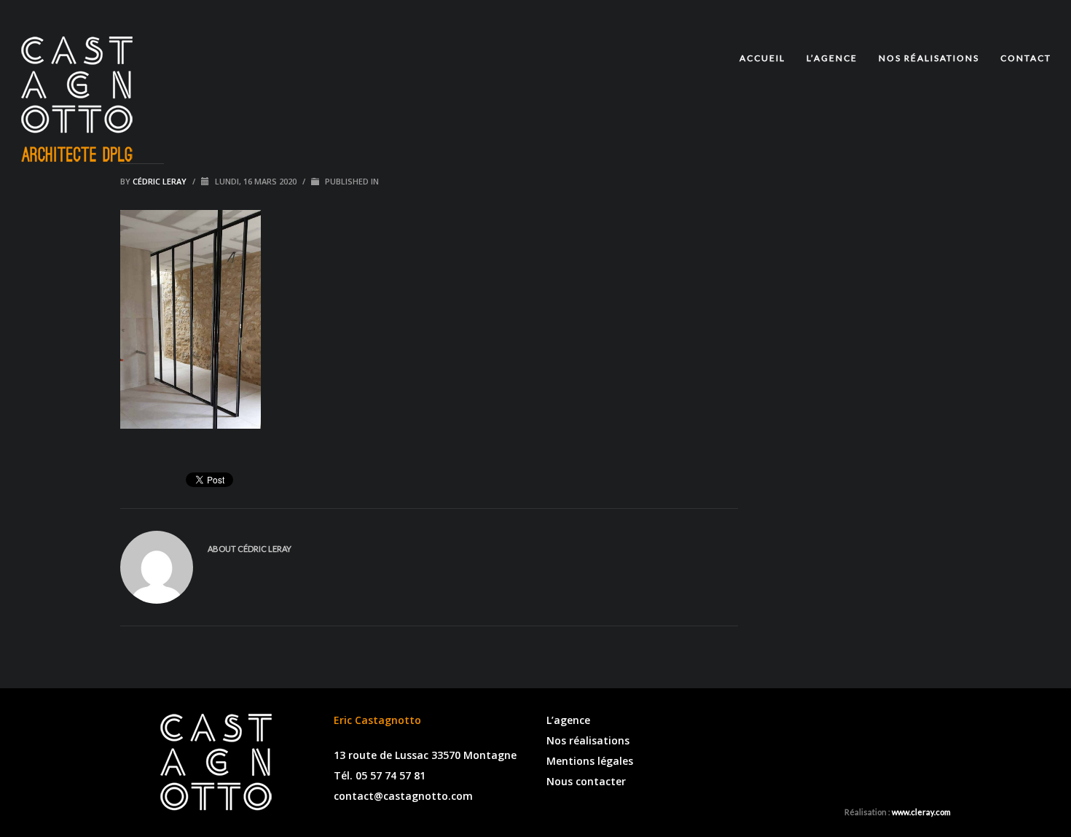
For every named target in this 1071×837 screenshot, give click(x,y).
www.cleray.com (921, 812)
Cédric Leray (161, 181)
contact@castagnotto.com (403, 796)
